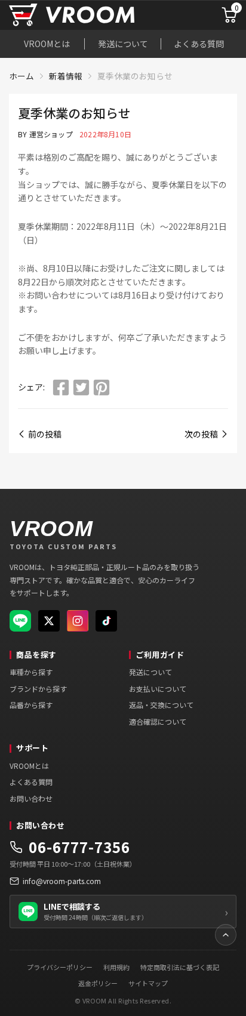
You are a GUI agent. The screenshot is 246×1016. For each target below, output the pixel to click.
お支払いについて (157, 689)
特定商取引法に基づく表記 (179, 967)
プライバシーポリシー (60, 967)
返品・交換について (161, 705)
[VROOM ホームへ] (95, 15)
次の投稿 (201, 434)
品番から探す (31, 705)
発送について (123, 44)
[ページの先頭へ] (225, 935)
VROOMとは (47, 44)
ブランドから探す (38, 689)
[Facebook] (61, 387)
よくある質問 (199, 44)
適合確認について (157, 721)
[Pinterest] (101, 387)
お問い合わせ (31, 798)
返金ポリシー (98, 983)
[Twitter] (81, 387)
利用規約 (116, 967)
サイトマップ (148, 983)
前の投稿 (44, 434)
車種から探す (31, 672)
